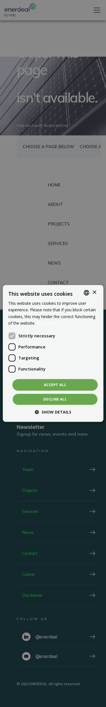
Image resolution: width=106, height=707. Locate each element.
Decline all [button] (55, 399)
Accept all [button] (55, 384)
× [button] (94, 292)
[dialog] (53, 353)
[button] (53, 412)
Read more (46, 323)
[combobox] (86, 292)
